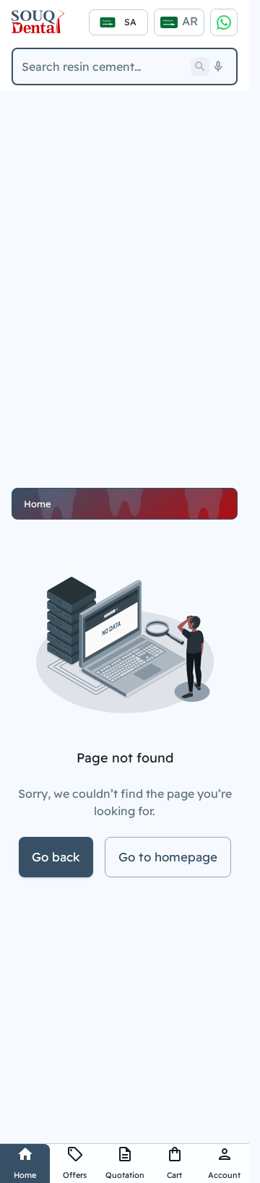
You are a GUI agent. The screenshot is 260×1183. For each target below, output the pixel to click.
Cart (174, 1175)
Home (25, 1175)
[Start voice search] (218, 66)
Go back (56, 856)
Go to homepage (167, 856)
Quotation (124, 1175)
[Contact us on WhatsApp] (224, 22)
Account (224, 1175)
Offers (75, 1175)
